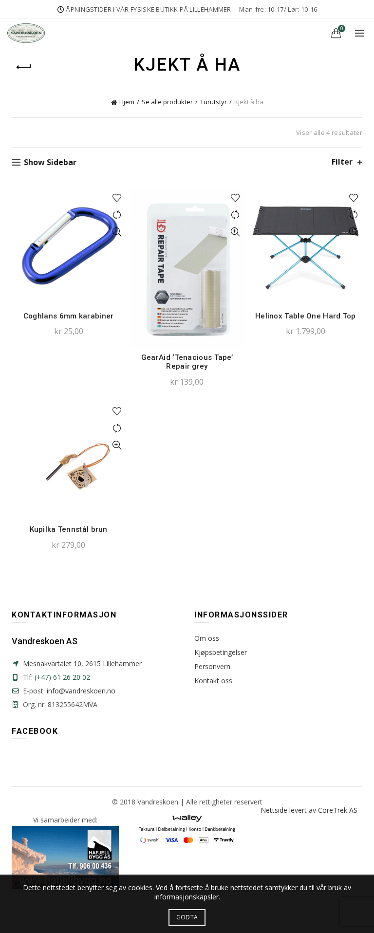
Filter (342, 162)
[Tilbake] (24, 67)
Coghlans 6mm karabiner (68, 316)
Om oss (206, 638)
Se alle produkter (167, 101)
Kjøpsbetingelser (220, 652)
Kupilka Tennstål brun (69, 529)
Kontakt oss (213, 680)
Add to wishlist (116, 197)
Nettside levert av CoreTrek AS (309, 810)
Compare (116, 215)
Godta (187, 917)
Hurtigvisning (116, 232)
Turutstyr (213, 101)
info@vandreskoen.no (81, 690)
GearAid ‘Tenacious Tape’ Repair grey (187, 362)
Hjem (126, 101)
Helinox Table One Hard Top (305, 316)
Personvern (212, 666)
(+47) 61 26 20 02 (62, 677)
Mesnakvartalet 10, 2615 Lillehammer (82, 663)
